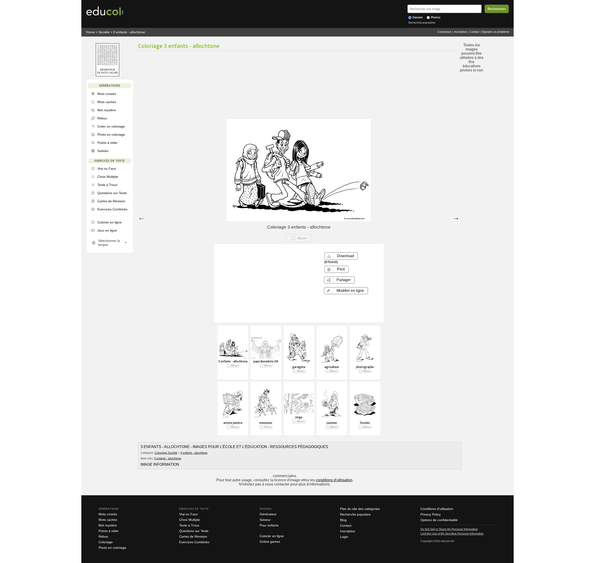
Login (344, 537)
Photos (435, 17)
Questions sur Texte (193, 531)
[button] (346, 290)
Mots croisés (108, 514)
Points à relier (109, 531)
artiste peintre (232, 423)
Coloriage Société (166, 453)
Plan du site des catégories (360, 509)
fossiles (365, 423)
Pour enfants (269, 525)
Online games (270, 541)
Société (104, 32)
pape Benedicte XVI (265, 361)
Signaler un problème (495, 32)
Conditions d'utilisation (436, 509)
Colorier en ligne (272, 536)
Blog (343, 520)
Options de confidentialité (439, 520)
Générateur (268, 514)
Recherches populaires (421, 22)
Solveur (265, 520)
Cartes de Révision (193, 536)
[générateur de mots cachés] (107, 75)
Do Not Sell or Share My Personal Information (449, 529)
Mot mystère (108, 525)
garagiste (298, 367)
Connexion (444, 32)
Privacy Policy (430, 514)
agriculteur (331, 367)
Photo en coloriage (112, 548)
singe (298, 417)
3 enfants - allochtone (129, 32)
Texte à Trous (189, 525)
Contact (474, 32)
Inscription (460, 32)
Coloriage (106, 542)
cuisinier (331, 423)
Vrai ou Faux (188, 514)
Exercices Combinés (194, 542)
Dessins (417, 17)
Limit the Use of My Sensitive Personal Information (452, 533)
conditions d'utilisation (334, 480)
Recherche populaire (355, 514)
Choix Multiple (189, 520)
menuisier (265, 423)
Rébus (103, 536)
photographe (365, 367)
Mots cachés (108, 520)
